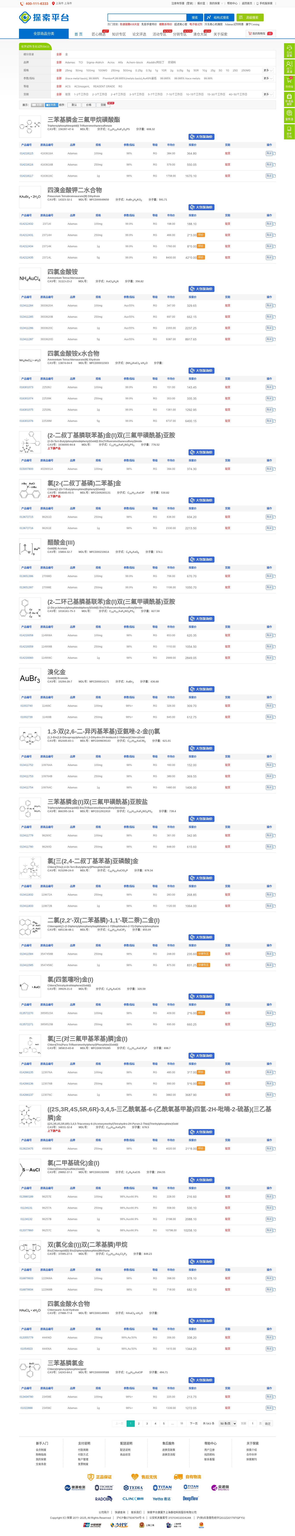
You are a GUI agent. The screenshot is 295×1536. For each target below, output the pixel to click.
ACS (68, 86)
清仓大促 (200, 34)
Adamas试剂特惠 (234, 24)
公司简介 (104, 1512)
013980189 (26, 1196)
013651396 (26, 576)
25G (235, 70)
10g (204, 70)
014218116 (26, 164)
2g (171, 70)
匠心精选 (99, 34)
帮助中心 (232, 3)
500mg (127, 70)
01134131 (26, 1207)
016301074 (26, 398)
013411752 (26, 765)
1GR (164, 70)
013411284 (26, 305)
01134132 (26, 1219)
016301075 (26, 409)
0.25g (138, 70)
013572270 (26, 1013)
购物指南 (41, 1454)
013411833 (26, 906)
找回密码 (209, 1454)
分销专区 (180, 34)
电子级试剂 (195, 24)
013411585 (26, 965)
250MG (246, 70)
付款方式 (83, 1454)
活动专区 (160, 34)
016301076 (26, 421)
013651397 (26, 587)
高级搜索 (252, 17)
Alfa (120, 62)
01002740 (27, 705)
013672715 (26, 516)
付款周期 (83, 1449)
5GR (196, 70)
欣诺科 (172, 62)
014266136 (26, 1083)
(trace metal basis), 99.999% (82, 78)
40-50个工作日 (238, 94)
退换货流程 (168, 1454)
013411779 (26, 835)
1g (156, 70)
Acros (111, 62)
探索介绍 (251, 1449)
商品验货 (125, 1454)
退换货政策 (168, 1449)
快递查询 (120, 1512)
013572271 (26, 1024)
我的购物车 (258, 33)
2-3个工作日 (99, 94)
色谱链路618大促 (129, 24)
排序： (63, 105)
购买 (269, 153)
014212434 (26, 246)
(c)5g (180, 70)
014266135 (26, 1072)
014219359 (26, 646)
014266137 (26, 1094)
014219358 (26, 635)
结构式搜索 (221, 17)
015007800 (26, 469)
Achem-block (135, 62)
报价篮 (201, 3)
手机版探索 (266, 3)
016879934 (26, 1289)
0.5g (148, 70)
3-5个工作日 (136, 94)
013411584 (26, 953)
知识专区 (119, 34)
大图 (39, 105)
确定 (268, 1423)
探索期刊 (251, 1459)
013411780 (26, 846)
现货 (67, 94)
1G (227, 70)
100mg (90, 70)
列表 (53, 105)
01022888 (27, 1408)
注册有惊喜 (177, 3)
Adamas (70, 62)
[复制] (274, 153)
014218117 (26, 175)
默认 (74, 105)
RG (120, 86)
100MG (102, 70)
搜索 (195, 17)
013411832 (26, 894)
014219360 (26, 657)
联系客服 (209, 1459)
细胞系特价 (165, 24)
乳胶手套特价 (149, 24)
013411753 (26, 776)
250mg (115, 70)
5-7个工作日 (155, 94)
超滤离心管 (180, 24)
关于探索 (220, 34)
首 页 (78, 34)
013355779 (26, 1337)
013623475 (26, 1148)
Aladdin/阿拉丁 (155, 62)
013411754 (26, 787)
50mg (79, 70)
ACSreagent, (82, 86)
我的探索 (214, 3)
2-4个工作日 (118, 94)
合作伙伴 (251, 1454)
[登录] (189, 3)
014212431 (26, 235)
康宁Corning (252, 24)
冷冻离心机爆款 (214, 24)
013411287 (26, 339)
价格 (88, 105)
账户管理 (83, 1459)
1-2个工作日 (81, 94)
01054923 (27, 1348)
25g (213, 70)
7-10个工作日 (174, 94)
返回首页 (247, 3)
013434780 (26, 1396)
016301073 (26, 387)
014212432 (26, 223)
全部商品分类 (43, 33)
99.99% (208, 78)
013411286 (26, 328)
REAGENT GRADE (104, 86)
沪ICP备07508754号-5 (130, 1517)
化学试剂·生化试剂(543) (35, 46)
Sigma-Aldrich (95, 62)
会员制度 (41, 1449)
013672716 (26, 528)
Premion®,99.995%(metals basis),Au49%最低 (130, 78)
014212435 (26, 257)
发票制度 (83, 1464)
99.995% (165, 78)
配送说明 (125, 1449)
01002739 (27, 717)
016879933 (26, 1278)
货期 (103, 105)
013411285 (26, 316)
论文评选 (139, 34)
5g (188, 70)
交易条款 (41, 1464)
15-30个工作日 (216, 94)
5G (220, 70)
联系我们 (136, 1512)
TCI (81, 62)
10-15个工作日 (195, 94)
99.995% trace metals (187, 78)
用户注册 (209, 1449)
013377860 (26, 1230)
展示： (26, 105)
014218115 (26, 153)
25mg (68, 70)
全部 (59, 54)
